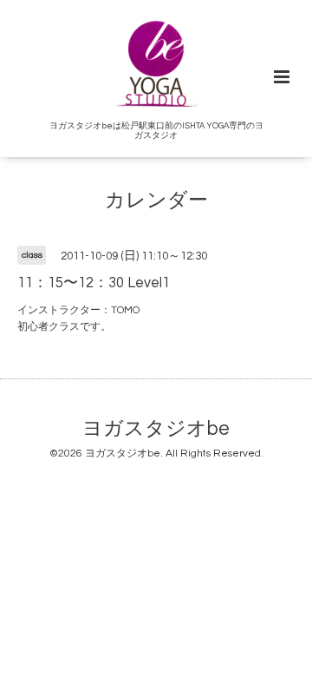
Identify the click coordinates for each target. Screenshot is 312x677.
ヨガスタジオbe (156, 429)
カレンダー (156, 201)
